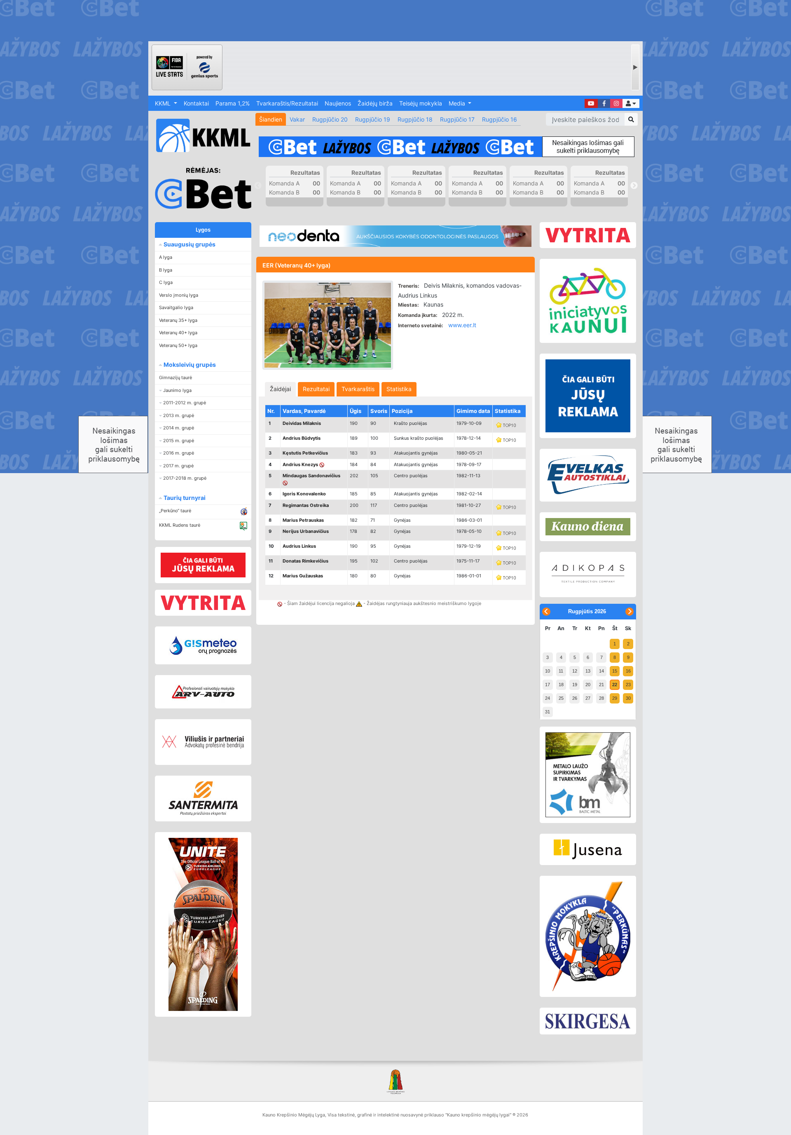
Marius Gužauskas (303, 576)
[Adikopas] (588, 574)
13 (587, 670)
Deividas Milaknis (302, 423)
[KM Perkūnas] (588, 936)
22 (614, 684)
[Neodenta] (395, 236)
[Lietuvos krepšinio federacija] (395, 1081)
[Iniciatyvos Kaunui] (588, 301)
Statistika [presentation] (399, 388)
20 (587, 684)
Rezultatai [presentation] (316, 388)
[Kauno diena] (588, 527)
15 (614, 670)
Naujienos (338, 103)
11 (561, 670)
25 (561, 698)
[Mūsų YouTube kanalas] (591, 103)
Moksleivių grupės (189, 364)
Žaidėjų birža (375, 103)
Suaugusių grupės (188, 244)
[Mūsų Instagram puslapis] (616, 103)
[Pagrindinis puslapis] (199, 135)
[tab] (280, 389)
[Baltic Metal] (588, 775)
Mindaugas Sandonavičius (311, 475)
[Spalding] (203, 924)
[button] (631, 103)
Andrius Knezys (300, 464)
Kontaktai (196, 103)
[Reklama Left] (203, 565)
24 (547, 698)
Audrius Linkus (299, 546)
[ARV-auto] (203, 692)
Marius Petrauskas (303, 520)
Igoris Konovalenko (304, 494)
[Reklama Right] (588, 396)
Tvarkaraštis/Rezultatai (287, 103)
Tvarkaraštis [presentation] (358, 388)
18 (561, 684)
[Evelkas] (588, 475)
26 (574, 698)
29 (614, 698)
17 (547, 684)
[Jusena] (588, 849)
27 (587, 698)
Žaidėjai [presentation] (280, 388)
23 (628, 684)
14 (601, 670)
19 (574, 684)
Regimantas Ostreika (306, 505)
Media (458, 103)
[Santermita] (203, 798)
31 (547, 711)
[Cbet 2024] (446, 146)
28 (601, 698)
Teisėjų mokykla (420, 103)
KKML (163, 103)
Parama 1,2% (232, 103)
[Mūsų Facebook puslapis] (604, 103)
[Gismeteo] (203, 645)
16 (628, 670)
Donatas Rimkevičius (305, 561)
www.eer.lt (462, 324)
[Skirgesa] (588, 1021)
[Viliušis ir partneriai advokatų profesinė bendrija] (203, 742)
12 (574, 670)
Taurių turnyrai (184, 497)
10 (547, 670)
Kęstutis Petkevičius (305, 453)
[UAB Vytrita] (203, 602)
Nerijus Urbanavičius (306, 531)
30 (628, 698)
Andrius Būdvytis (302, 438)
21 (601, 684)
